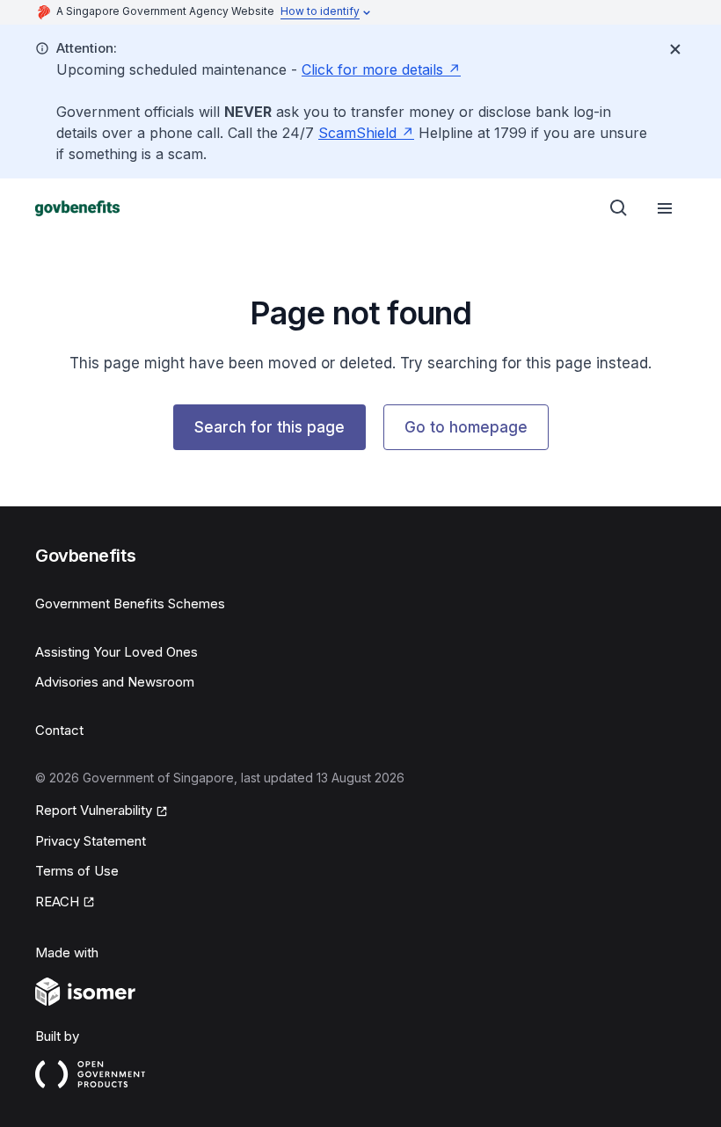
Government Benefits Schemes (130, 603)
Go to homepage (466, 427)
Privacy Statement (90, 841)
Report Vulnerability (93, 810)
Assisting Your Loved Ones (116, 651)
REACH (57, 901)
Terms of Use (77, 870)
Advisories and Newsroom (114, 681)
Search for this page (269, 427)
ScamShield (357, 133)
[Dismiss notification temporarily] (675, 49)
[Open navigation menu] (665, 208)
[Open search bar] (619, 208)
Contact (59, 730)
